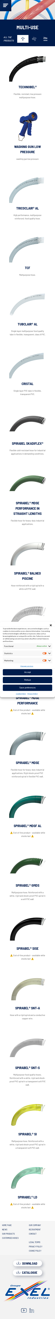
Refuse (27, 680)
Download (29, 1263)
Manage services (26, 666)
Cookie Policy (21, 694)
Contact (33, 1233)
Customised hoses (10, 1238)
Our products (8, 1233)
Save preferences (27, 687)
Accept (27, 672)
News (4, 1229)
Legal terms (34, 1242)
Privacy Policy (33, 694)
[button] (50, 625)
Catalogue (29, 1272)
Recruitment (35, 1229)
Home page (7, 1225)
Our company (35, 1225)
